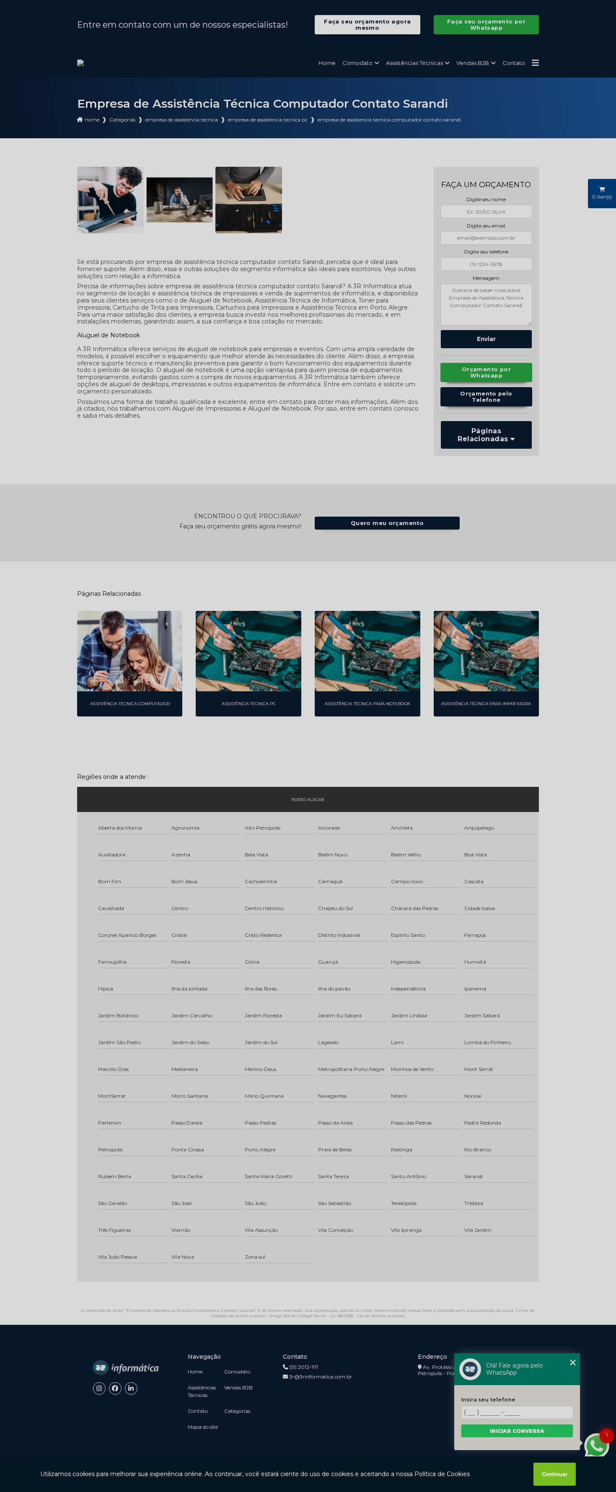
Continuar (554, 1474)
